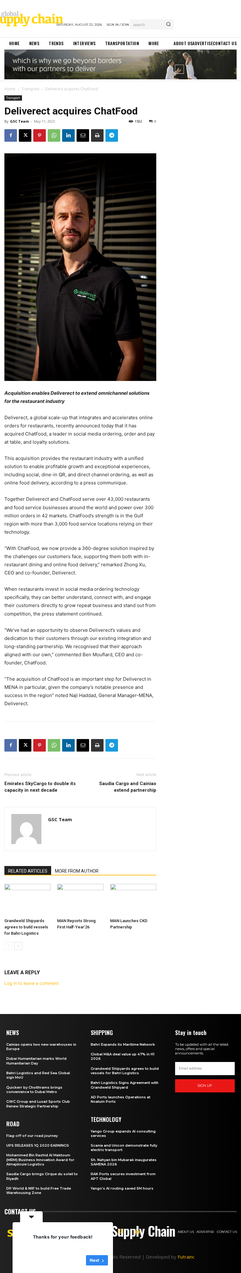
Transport (30, 89)
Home (9, 89)
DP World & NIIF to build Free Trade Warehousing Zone (38, 1190)
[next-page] (18, 946)
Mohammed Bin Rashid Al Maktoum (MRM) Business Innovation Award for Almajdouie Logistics (40, 1159)
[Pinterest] (39, 135)
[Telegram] (111, 135)
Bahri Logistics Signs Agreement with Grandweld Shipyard (124, 1084)
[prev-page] (8, 946)
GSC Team (19, 121)
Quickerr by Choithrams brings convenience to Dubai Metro (34, 1089)
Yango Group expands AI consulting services (123, 1133)
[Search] (168, 24)
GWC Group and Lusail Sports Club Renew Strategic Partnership (38, 1103)
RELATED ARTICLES (27, 871)
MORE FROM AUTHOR (77, 871)
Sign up (204, 1085)
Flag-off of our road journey (32, 1135)
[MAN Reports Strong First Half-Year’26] (80, 900)
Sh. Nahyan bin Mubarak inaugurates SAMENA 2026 (124, 1162)
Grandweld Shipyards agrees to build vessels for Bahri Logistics (26, 927)
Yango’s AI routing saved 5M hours (122, 1188)
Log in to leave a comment (31, 983)
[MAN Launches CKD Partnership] (133, 900)
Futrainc (186, 1257)
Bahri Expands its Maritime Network (123, 1044)
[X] (25, 135)
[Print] (97, 135)
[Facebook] (10, 135)
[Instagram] (120, 1232)
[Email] (83, 135)
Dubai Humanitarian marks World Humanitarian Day (36, 1060)
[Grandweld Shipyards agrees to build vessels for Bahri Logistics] (27, 900)
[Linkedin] (68, 135)
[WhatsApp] (54, 135)
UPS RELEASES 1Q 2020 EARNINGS (37, 1145)
